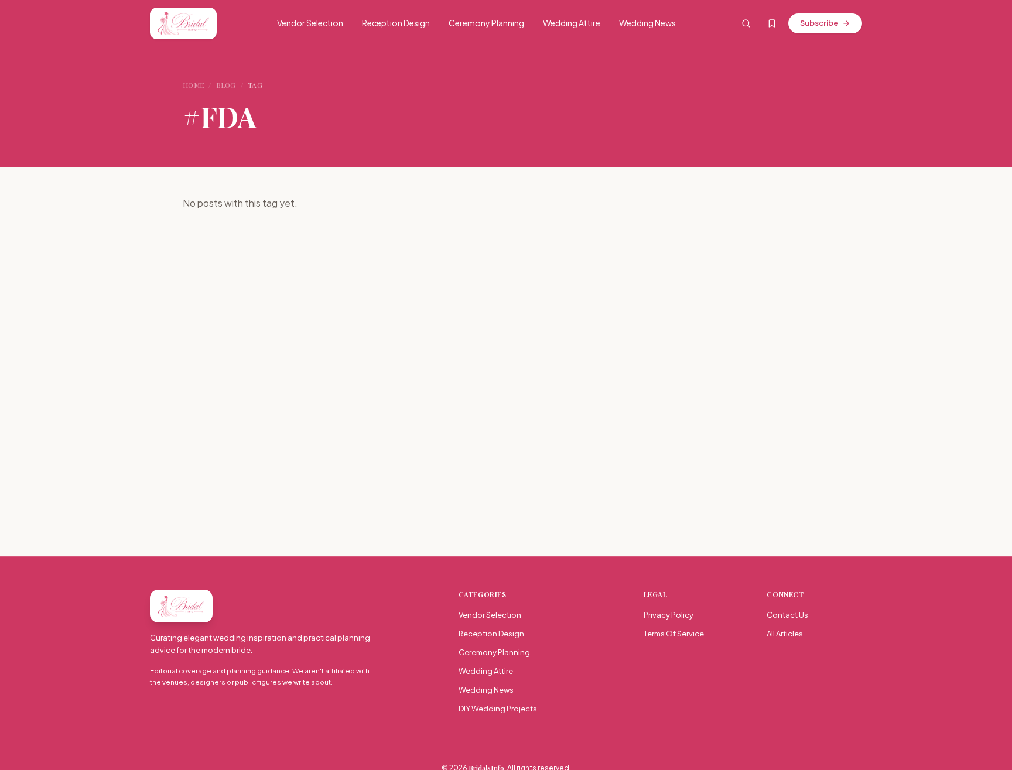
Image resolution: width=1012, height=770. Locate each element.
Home (193, 85)
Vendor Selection (310, 23)
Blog (226, 85)
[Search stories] (746, 23)
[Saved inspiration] (772, 23)
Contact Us (787, 615)
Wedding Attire (571, 23)
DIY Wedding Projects (498, 708)
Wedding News (647, 23)
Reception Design (396, 23)
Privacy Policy (668, 615)
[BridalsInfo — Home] (183, 23)
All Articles (785, 633)
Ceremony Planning (486, 23)
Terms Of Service (674, 633)
